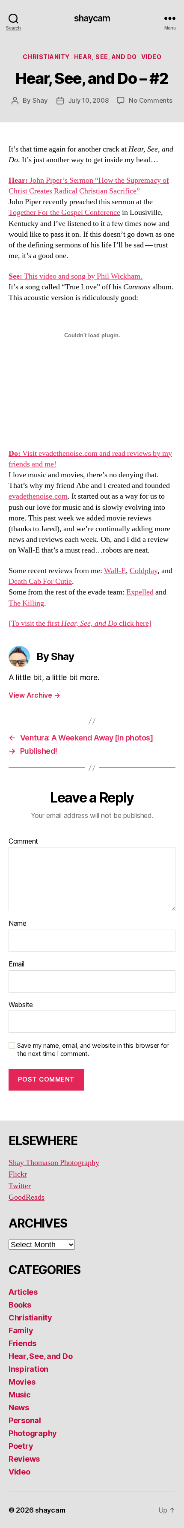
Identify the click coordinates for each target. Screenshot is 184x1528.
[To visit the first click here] (80, 623)
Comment (23, 841)
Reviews (24, 1458)
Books (20, 1304)
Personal (25, 1420)
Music (20, 1394)
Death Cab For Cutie (40, 581)
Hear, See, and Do (105, 56)
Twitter (20, 1186)
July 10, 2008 (88, 100)
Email (16, 964)
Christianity (46, 56)
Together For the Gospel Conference (64, 212)
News (19, 1407)
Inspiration (28, 1368)
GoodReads (27, 1197)
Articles (23, 1291)
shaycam (92, 18)
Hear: (18, 180)
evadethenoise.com (38, 496)
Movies (22, 1381)
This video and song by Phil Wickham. (82, 276)
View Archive (34, 695)
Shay (40, 100)
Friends (22, 1343)
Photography (33, 1433)
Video (151, 56)
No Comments (150, 100)
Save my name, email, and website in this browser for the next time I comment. (93, 1050)
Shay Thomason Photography (54, 1163)
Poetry (21, 1446)
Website (21, 1005)
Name (18, 924)
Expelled (140, 592)
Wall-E (115, 571)
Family (21, 1330)
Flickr (18, 1174)
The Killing (26, 603)
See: (15, 276)
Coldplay (143, 571)
